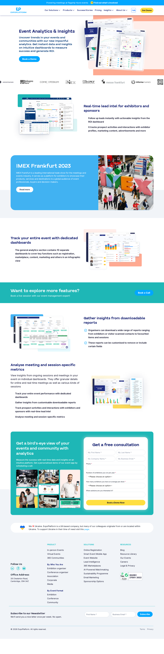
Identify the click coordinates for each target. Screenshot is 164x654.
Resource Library (128, 554)
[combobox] (115, 494)
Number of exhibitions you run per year (101, 473)
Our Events (125, 558)
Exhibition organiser (56, 568)
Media (50, 584)
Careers (124, 562)
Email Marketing (91, 577)
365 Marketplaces (92, 566)
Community (52, 602)
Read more (25, 189)
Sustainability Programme (96, 573)
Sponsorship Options (94, 581)
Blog (122, 550)
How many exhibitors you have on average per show (106, 482)
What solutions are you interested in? (99, 491)
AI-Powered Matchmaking (96, 569)
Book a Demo (29, 59)
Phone (89, 464)
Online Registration (93, 550)
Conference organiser (57, 572)
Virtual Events (53, 554)
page (86, 529)
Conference (53, 598)
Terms (142, 629)
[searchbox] (88, 494)
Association (52, 576)
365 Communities (55, 558)
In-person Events (55, 550)
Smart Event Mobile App (95, 554)
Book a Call (144, 292)
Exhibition (51, 594)
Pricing (98, 10)
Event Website (91, 558)
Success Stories (85, 10)
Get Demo (147, 10)
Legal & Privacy (127, 566)
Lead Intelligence (92, 562)
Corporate (52, 580)
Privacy (150, 629)
